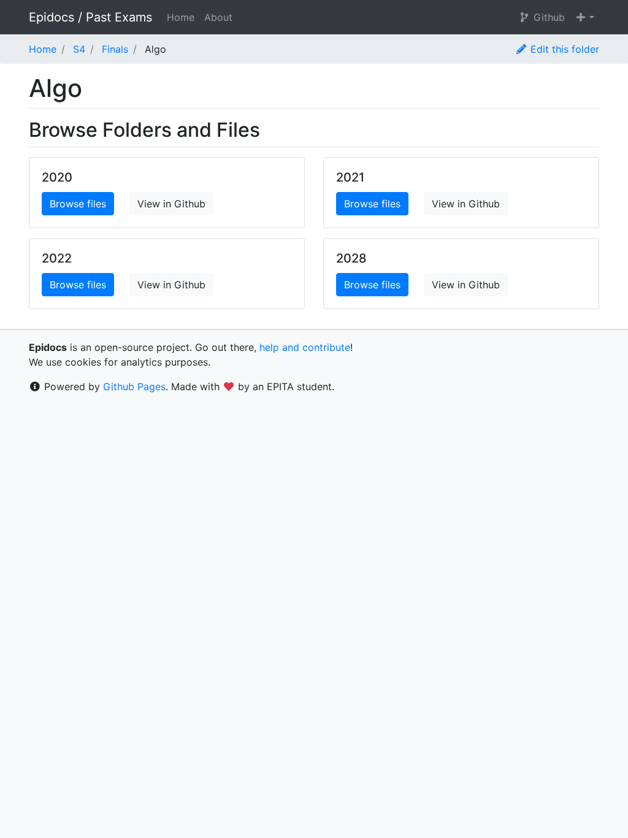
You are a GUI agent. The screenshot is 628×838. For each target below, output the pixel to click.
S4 (79, 49)
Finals (115, 49)
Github (547, 17)
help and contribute (304, 347)
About (218, 17)
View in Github (171, 204)
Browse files (78, 204)
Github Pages (134, 386)
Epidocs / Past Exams (90, 17)
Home (180, 17)
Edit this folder (563, 49)
